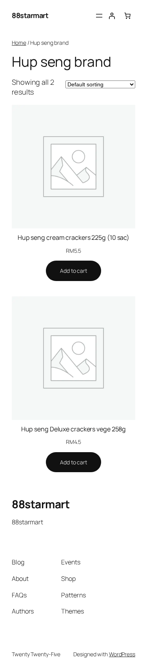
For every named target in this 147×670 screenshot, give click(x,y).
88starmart (30, 15)
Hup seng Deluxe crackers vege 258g (73, 429)
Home (19, 42)
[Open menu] (99, 15)
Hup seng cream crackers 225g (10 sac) (73, 237)
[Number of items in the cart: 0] (127, 16)
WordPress (122, 654)
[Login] (112, 16)
